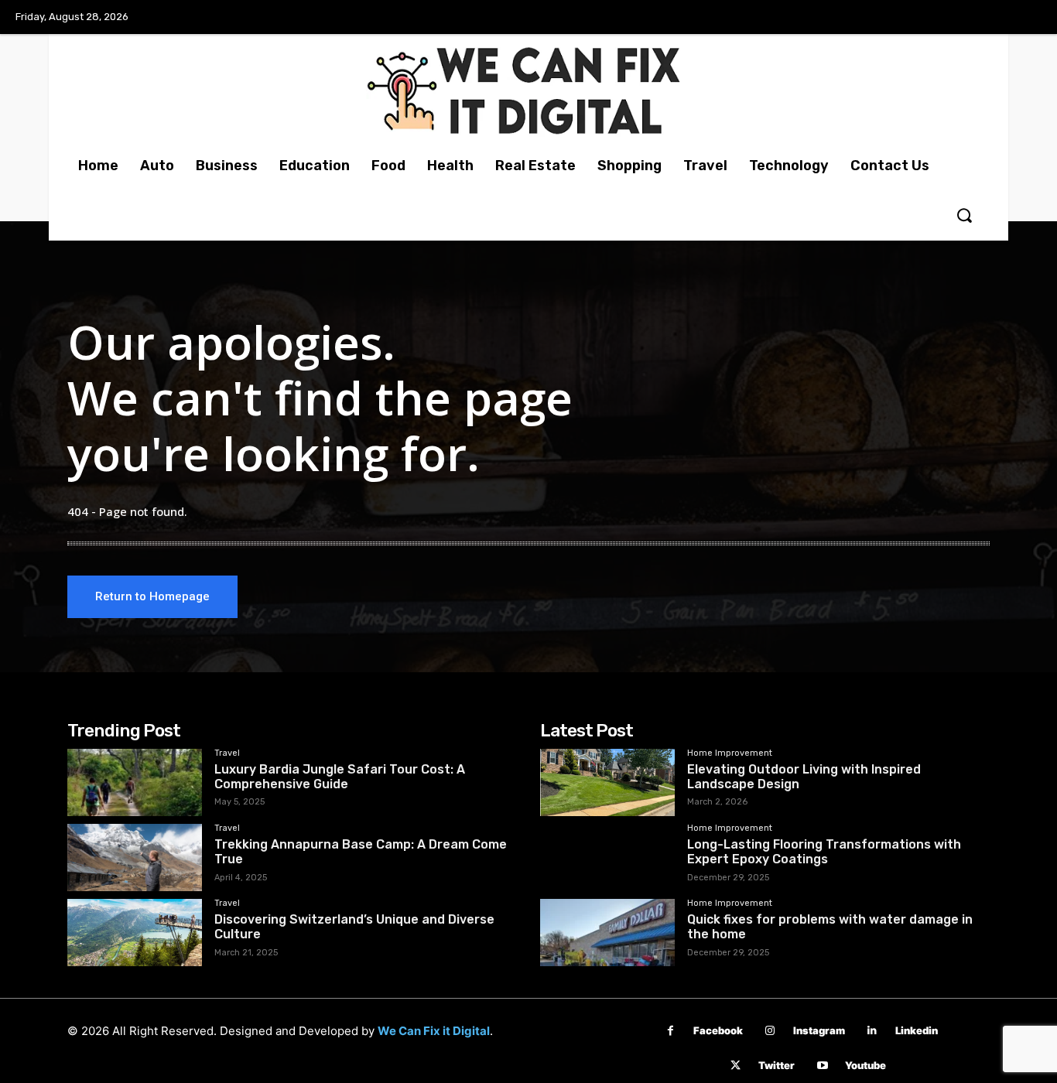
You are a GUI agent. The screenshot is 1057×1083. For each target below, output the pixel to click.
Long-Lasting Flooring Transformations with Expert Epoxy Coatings (824, 851)
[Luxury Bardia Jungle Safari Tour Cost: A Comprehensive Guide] (134, 782)
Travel (227, 753)
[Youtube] (822, 1065)
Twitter (776, 1065)
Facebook (718, 1030)
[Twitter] (735, 1065)
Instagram (819, 1030)
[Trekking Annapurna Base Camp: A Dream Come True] (134, 857)
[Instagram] (770, 1030)
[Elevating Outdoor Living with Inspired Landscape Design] (607, 782)
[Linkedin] (872, 1030)
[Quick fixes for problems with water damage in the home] (607, 932)
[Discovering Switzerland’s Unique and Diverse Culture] (134, 932)
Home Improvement (729, 753)
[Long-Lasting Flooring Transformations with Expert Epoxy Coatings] (607, 857)
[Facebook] (670, 1030)
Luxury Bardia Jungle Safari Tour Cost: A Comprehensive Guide (339, 776)
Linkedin (916, 1030)
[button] (964, 215)
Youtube (865, 1065)
